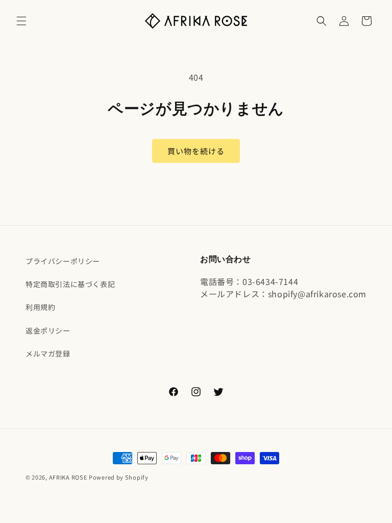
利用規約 (40, 307)
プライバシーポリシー (63, 261)
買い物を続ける (196, 151)
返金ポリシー (48, 330)
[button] (21, 21)
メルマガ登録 (48, 353)
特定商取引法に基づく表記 (70, 284)
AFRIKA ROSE (68, 477)
